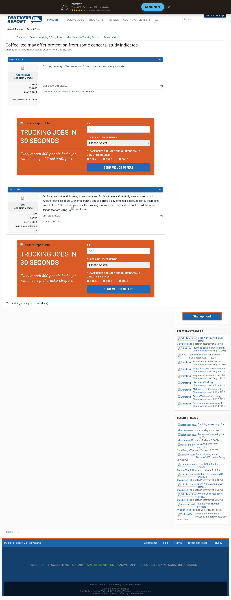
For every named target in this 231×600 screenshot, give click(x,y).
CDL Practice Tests (136, 19)
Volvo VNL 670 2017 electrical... (207, 446)
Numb (47, 221)
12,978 (33, 214)
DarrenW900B (203, 457)
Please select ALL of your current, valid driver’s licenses (113, 153)
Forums (53, 19)
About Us (37, 564)
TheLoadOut (201, 516)
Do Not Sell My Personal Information (168, 564)
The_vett (80, 91)
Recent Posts (33, 29)
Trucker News (58, 564)
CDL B (108, 159)
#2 (159, 189)
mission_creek (184, 509)
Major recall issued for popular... (209, 375)
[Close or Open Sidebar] (216, 37)
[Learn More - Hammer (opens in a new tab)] (115, 7)
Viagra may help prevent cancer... (210, 368)
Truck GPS (95, 19)
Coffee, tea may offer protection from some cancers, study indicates (84, 66)
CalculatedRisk (185, 343)
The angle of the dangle (207, 513)
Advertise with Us (100, 564)
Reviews (113, 19)
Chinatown (51, 49)
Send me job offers (118, 167)
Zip (89, 123)
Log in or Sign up (215, 15)
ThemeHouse (136, 593)
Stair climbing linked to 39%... (208, 361)
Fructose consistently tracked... (209, 347)
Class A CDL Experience (102, 137)
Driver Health (27, 49)
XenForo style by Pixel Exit (115, 588)
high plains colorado (26, 226)
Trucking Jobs (73, 19)
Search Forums (15, 29)
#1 (159, 59)
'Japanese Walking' (203, 382)
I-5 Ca (190, 357)
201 (23, 204)
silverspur (66, 91)
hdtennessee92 (185, 430)
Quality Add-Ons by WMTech (115, 591)
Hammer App (126, 564)
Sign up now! (202, 316)
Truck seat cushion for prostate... (205, 354)
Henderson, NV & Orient (24, 99)
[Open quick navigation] (220, 37)
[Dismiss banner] (169, 7)
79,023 (33, 84)
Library (78, 564)
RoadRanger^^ (184, 450)
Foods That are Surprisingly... (208, 396)
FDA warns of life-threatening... (209, 389)
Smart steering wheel (207, 454)
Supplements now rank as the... (209, 403)
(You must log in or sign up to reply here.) (27, 303)
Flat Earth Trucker (52, 91)
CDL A (93, 159)
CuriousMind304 (185, 470)
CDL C (124, 159)
